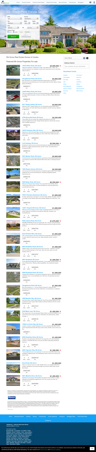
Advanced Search (26, 36)
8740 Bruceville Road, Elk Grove (32, 117)
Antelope (65, 75)
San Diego (8, 436)
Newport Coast (9, 433)
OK (92, 448)
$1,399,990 (55, 350)
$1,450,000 (55, 311)
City (9, 21)
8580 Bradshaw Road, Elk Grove (32, 272)
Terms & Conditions (55, 449)
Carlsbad (14, 436)
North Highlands (67, 86)
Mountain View (9, 439)
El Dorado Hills (9, 430)
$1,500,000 (56, 285)
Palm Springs (21, 435)
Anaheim (15, 435)
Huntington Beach (27, 433)
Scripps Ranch (25, 436)
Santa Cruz (20, 441)
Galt (64, 82)
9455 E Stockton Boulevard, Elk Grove (34, 195)
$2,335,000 (56, 169)
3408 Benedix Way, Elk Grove (31, 298)
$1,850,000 (56, 234)
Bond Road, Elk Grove (29, 363)
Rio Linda (65, 91)
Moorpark (17, 442)
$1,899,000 (56, 208)
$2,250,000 (55, 182)
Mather (78, 84)
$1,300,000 (56, 363)
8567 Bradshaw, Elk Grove (30, 259)
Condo (15, 32)
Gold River (79, 82)
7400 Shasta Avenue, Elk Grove (32, 169)
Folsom (78, 79)
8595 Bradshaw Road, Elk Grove (32, 337)
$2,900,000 (56, 156)
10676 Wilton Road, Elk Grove (31, 65)
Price (9, 25)
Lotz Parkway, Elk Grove (30, 143)
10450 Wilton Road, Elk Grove (31, 91)
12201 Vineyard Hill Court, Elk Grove (34, 208)
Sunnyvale (14, 441)
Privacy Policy (44, 449)
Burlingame (14, 438)
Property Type (11, 30)
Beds (25, 21)
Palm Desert (13, 444)
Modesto (12, 442)
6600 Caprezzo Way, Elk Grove (32, 350)
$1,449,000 (56, 337)
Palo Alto (16, 439)
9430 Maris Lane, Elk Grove (31, 311)
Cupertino (20, 438)
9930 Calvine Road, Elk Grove (31, 221)
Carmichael (79, 75)
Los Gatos (25, 438)
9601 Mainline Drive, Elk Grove (32, 376)
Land (21, 32)
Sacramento (28, 435)
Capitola (26, 441)
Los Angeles (17, 430)
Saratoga (8, 441)
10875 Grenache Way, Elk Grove (32, 130)
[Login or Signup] (94, 2)
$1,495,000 (56, 298)
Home (10, 32)
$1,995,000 (56, 195)
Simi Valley (23, 442)
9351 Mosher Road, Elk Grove (31, 156)
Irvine (22, 432)
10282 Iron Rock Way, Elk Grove (32, 324)
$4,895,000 (56, 92)
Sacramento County (69, 71)
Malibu (18, 444)
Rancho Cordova (67, 88)
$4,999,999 (55, 66)
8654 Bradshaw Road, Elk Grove (32, 246)
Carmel (13, 432)
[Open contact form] (90, 2)
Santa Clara (27, 439)
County (26, 16)
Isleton (65, 84)
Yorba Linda (9, 435)
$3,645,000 (56, 130)
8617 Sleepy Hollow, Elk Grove (32, 104)
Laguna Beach (28, 432)
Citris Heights (66, 77)
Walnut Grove (79, 91)
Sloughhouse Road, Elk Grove (32, 78)
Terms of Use (10, 409)
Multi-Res (27, 32)
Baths (34, 21)
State (9, 16)
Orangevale (79, 86)
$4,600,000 (56, 104)
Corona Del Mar (18, 433)
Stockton (8, 438)
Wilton (64, 93)
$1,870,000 (55, 221)
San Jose (21, 439)
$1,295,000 (55, 376)
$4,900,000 (56, 79)
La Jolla (19, 436)
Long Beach (24, 430)
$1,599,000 (56, 247)
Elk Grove (78, 77)
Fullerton (18, 432)
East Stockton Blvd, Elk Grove (32, 234)
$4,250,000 (56, 117)
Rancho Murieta (80, 88)
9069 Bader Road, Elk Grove (31, 182)
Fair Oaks (65, 79)
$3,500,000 (55, 143)
